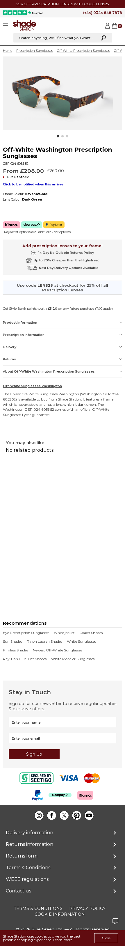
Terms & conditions (38, 908)
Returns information (29, 844)
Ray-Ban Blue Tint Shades (25, 659)
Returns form (22, 856)
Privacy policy (87, 908)
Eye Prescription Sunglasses (26, 633)
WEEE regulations (27, 879)
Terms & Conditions (28, 867)
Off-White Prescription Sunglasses (83, 51)
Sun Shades (12, 641)
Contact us (18, 891)
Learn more (62, 940)
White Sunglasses (81, 641)
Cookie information (60, 914)
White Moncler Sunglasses (72, 659)
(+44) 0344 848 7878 (102, 12)
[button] (58, 136)
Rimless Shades (15, 650)
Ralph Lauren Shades (44, 641)
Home (7, 51)
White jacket (64, 633)
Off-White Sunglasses (40, 394)
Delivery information (29, 832)
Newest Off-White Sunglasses (57, 650)
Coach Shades (91, 633)
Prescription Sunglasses (34, 51)
